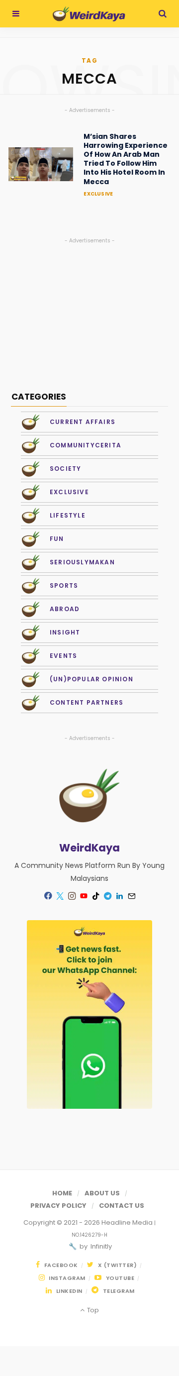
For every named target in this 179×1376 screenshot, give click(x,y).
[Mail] (131, 895)
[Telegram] (107, 895)
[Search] (163, 13)
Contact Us (121, 1205)
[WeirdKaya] (89, 13)
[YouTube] (83, 895)
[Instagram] (71, 895)
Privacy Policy (58, 1205)
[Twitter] (59, 895)
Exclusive (98, 194)
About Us (102, 1193)
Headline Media (127, 1222)
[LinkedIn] (119, 895)
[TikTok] (95, 895)
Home (62, 1193)
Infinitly (100, 1246)
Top (92, 1310)
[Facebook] (47, 895)
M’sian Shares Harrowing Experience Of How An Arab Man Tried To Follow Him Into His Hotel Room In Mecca (126, 159)
